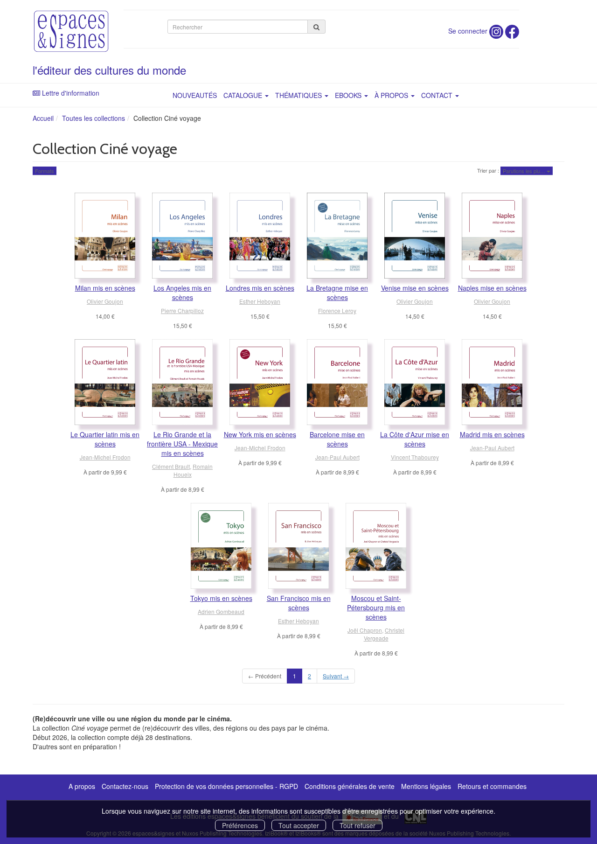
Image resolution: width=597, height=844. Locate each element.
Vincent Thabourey (415, 457)
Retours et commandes (492, 786)
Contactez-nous (125, 786)
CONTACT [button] (437, 95)
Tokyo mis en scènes (221, 598)
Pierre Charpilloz (182, 310)
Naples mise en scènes (492, 288)
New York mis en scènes (260, 434)
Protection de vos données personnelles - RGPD (226, 786)
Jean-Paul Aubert (337, 457)
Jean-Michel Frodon (105, 457)
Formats (44, 170)
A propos (82, 786)
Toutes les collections (93, 118)
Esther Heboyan (259, 301)
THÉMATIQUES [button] (299, 95)
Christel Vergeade (384, 634)
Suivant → (336, 676)
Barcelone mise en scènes (337, 439)
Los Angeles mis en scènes (182, 292)
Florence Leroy (337, 310)
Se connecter (467, 30)
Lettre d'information (70, 93)
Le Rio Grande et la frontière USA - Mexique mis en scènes (182, 444)
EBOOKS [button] (349, 95)
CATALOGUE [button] (243, 95)
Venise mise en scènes (415, 288)
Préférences (240, 825)
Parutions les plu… (525, 170)
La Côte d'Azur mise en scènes (414, 439)
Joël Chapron (364, 630)
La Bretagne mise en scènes (337, 292)
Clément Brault (171, 466)
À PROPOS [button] (392, 95)
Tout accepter (298, 825)
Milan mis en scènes (105, 288)
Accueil (43, 118)
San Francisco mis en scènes (299, 602)
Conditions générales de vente (350, 786)
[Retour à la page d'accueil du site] (71, 31)
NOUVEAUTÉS (195, 95)
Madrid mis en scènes (492, 434)
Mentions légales (426, 786)
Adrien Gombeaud (221, 611)
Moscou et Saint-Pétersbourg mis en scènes (376, 607)
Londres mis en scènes (260, 288)
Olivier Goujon (105, 301)
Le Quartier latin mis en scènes (104, 439)
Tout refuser (357, 825)
